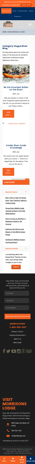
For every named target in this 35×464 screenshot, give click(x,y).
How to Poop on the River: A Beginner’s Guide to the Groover (16, 221)
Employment (17, 16)
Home (4, 32)
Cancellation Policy (17, 335)
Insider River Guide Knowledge (16, 146)
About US (17, 339)
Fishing (14, 11)
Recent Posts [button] (11, 192)
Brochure (17, 343)
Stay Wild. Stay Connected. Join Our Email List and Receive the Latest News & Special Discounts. (17, 284)
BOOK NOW (26, 5)
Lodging (31, 11)
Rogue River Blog (14, 32)
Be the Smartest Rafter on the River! (16, 88)
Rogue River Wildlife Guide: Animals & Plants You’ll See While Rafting (15, 211)
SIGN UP (16, 267)
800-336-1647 (19, 327)
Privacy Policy (17, 332)
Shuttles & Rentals (22, 11)
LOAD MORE (9, 182)
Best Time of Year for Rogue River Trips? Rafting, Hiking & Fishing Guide (16, 200)
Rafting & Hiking (6, 11)
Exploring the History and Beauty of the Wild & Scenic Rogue (15, 232)
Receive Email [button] (11, 248)
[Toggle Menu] (30, 24)
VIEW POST (8, 113)
